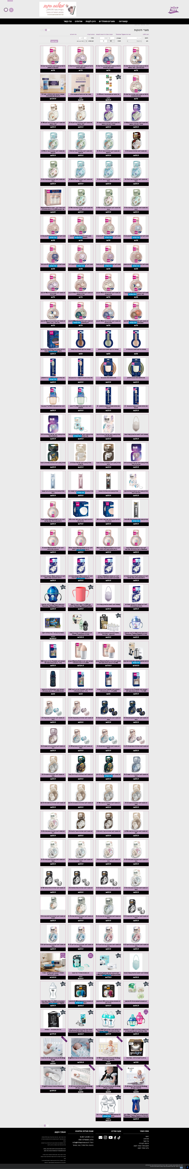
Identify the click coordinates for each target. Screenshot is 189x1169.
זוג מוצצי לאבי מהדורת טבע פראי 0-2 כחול (80, 860)
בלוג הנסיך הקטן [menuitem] (143, 1148)
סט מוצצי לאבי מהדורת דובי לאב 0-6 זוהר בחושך (80, 123)
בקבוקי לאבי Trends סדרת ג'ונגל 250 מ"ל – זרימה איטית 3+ (80, 690)
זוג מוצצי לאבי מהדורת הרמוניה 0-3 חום (80, 803)
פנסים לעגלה (90, 34)
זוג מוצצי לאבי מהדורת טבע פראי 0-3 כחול (53, 860)
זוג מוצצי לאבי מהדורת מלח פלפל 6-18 (53, 888)
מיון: (147, 41)
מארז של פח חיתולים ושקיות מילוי (80, 94)
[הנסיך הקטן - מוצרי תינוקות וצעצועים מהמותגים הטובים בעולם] (173, 10)
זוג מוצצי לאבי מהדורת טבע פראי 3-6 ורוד (108, 860)
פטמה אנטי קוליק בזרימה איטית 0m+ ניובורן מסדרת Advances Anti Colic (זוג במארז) (81, 1031)
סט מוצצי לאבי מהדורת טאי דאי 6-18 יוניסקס (53, 151)
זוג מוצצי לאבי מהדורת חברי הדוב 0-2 (108, 831)
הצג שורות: (91, 41)
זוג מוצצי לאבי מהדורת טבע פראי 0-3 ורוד (136, 860)
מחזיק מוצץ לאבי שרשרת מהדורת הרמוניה (80, 463)
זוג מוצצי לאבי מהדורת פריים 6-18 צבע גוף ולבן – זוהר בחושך (53, 321)
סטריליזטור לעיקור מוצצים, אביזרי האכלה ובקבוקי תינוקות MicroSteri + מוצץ (108, 974)
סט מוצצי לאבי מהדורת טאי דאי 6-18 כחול (80, 180)
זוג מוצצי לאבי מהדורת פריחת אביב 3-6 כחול (108, 917)
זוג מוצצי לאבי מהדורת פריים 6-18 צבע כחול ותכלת (108, 321)
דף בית (147, 24)
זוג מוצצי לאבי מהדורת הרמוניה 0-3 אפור (53, 775)
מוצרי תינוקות (137, 24)
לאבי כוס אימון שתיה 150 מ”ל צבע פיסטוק (80, 406)
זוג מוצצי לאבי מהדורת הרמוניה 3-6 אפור (136, 803)
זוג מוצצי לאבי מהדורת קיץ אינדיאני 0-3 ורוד (136, 945)
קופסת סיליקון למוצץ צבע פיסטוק (108, 349)
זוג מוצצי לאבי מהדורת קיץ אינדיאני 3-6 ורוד (108, 945)
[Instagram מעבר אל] (105, 1138)
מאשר (181, 1167)
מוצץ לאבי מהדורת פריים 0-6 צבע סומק (136, 264)
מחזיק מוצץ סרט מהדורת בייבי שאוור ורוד (80, 491)
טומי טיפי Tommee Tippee (123, 34)
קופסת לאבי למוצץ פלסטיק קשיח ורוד (108, 604)
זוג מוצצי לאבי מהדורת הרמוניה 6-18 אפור (108, 803)
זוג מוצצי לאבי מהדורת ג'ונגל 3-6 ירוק (108, 774)
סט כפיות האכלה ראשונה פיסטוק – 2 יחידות (108, 406)
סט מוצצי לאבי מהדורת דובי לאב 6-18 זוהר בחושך (53, 123)
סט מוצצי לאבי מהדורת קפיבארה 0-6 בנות (53, 180)
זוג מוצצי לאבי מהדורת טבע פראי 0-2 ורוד (53, 832)
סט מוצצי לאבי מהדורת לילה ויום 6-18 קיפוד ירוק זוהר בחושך (136, 123)
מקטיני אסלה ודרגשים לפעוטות (104, 34)
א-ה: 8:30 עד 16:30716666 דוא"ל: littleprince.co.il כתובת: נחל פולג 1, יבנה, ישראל (82, 1141)
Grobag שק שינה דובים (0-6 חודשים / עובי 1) (53, 1058)
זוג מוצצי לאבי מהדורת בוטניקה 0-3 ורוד (80, 718)
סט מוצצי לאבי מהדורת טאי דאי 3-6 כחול (108, 180)
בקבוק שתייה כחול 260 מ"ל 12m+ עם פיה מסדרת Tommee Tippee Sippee (136, 1115)
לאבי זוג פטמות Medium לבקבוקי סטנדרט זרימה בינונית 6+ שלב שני (108, 577)
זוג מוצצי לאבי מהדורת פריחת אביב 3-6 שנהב (53, 917)
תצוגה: (119, 41)
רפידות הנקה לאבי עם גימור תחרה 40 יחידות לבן (80, 520)
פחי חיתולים (73, 34)
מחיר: (92, 38)
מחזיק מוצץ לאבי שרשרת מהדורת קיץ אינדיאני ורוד (108, 435)
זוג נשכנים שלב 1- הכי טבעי (80, 973)
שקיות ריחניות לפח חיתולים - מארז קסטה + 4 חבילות (53, 973)
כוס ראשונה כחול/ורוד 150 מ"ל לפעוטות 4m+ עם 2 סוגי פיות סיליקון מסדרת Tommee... (136, 1031)
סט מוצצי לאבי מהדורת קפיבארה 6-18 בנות (108, 208)
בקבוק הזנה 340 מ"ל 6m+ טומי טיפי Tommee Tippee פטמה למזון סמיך (53, 1002)
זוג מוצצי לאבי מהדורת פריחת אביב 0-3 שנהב (80, 917)
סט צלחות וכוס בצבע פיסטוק (136, 378)
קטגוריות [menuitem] (123, 21)
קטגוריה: (119, 38)
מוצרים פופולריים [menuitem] (107, 21)
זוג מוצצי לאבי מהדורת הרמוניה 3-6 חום (53, 803)
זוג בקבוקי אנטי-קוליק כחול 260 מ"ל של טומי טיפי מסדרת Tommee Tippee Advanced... (108, 1031)
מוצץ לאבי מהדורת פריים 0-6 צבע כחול (53, 264)
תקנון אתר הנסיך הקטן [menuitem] (141, 1146)
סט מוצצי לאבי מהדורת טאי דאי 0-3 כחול (136, 180)
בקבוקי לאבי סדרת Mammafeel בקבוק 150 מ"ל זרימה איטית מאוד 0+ (108, 662)
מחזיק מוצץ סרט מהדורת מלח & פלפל (136, 519)
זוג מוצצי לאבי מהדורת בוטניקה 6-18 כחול (80, 747)
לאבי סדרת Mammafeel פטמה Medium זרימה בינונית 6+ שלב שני (136, 548)
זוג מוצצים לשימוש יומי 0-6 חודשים (136, 1001)
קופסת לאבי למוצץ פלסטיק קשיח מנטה (136, 973)
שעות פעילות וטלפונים (84, 1131)
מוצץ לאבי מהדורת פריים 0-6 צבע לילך (81, 264)
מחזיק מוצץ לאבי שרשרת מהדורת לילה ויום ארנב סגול (136, 463)
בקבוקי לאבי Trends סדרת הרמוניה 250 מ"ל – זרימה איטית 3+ (108, 690)
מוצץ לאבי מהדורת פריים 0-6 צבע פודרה (53, 236)
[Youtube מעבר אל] (111, 1138)
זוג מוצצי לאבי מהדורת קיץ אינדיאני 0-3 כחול (80, 945)
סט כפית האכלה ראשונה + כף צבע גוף (80, 378)
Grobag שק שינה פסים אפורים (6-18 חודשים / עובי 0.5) (108, 1058)
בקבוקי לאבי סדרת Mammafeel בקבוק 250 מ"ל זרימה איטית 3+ (80, 662)
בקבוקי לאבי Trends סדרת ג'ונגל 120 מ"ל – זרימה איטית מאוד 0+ (53, 662)
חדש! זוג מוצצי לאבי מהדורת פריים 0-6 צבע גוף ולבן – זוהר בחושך (136, 66)
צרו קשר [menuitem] (68, 21)
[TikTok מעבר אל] (119, 1138)
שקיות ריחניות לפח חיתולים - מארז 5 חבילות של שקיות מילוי (53, 95)
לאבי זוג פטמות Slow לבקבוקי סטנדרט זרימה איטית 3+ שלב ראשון (53, 577)
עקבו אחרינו (116, 1131)
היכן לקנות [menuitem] (91, 21)
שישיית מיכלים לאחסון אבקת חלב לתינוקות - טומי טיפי (108, 633)
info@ (74, 1142)
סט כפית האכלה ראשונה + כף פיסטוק (53, 378)
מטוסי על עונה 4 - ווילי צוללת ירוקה (53, 633)
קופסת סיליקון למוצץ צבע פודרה (136, 349)
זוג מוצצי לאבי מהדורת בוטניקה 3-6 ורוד (136, 746)
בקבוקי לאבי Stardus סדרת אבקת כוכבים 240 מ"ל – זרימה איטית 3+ (53, 690)
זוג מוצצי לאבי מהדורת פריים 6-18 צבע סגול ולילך (53, 293)
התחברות (10, 0)
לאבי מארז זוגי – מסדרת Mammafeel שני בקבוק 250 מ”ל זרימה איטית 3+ (53, 208)
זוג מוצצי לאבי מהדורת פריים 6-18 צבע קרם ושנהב (108, 293)
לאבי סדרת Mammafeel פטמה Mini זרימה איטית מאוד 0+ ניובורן (108, 548)
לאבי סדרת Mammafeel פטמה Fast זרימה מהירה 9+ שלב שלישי (53, 520)
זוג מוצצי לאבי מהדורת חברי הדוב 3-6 (81, 831)
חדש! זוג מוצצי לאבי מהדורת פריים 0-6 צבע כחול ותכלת (108, 66)
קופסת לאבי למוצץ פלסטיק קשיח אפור (136, 434)
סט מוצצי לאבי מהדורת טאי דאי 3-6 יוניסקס (81, 151)
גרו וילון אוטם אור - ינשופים (53, 1029)
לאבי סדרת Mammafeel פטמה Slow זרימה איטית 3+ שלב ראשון (81, 548)
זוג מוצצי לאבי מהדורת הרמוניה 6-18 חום (136, 832)
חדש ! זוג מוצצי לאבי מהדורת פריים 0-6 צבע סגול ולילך (80, 66)
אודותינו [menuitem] (78, 21)
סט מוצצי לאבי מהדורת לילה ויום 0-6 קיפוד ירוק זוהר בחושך (108, 123)
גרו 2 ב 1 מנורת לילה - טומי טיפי (136, 1058)
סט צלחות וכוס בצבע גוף (108, 378)
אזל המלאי (136, 237)
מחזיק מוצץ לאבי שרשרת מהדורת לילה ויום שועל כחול (53, 435)
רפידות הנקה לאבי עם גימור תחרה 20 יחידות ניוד (108, 520)
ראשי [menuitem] (147, 1136)
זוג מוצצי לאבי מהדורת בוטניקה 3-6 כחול (108, 747)
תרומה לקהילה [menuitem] (144, 1143)
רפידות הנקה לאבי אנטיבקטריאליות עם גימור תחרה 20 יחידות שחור (53, 350)
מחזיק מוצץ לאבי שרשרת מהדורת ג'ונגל (53, 463)
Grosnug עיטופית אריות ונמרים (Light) (80, 1058)
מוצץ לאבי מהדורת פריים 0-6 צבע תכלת (136, 236)
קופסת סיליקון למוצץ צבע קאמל (81, 349)
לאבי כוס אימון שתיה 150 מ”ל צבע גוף (53, 406)
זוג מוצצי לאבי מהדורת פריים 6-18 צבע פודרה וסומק (81, 293)
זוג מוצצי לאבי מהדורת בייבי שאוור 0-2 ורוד (53, 747)
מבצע (119, 1039)
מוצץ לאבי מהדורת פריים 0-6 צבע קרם (108, 236)
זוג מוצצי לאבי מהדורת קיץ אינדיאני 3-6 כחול (52, 945)
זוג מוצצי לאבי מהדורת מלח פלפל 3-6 (81, 888)
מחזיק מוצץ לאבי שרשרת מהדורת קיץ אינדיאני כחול (136, 492)
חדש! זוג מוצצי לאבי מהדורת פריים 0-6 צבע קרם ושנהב (136, 95)
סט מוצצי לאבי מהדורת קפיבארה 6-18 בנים (81, 208)
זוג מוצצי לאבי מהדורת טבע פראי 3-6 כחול (136, 888)
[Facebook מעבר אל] (115, 1138)
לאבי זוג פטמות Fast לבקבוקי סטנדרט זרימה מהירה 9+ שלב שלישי (136, 577)
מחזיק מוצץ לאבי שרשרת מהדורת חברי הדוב (108, 463)
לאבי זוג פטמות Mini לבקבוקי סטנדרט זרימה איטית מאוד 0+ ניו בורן (81, 577)
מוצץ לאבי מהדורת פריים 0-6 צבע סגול (108, 264)
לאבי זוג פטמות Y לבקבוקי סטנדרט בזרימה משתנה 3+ (136, 605)
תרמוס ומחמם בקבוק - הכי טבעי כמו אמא (136, 661)
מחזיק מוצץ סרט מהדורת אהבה (108, 491)
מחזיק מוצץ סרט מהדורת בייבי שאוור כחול (53, 492)
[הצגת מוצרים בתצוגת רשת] (111, 41)
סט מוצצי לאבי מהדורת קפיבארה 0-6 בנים (136, 208)
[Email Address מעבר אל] (100, 1138)
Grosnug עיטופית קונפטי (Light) (53, 1086)
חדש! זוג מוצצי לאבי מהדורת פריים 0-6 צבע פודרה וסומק (53, 66)
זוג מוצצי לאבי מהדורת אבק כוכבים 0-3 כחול (136, 718)
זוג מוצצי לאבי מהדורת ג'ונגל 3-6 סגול (81, 774)
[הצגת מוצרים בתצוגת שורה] (103, 41)
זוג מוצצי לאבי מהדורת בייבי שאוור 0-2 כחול (136, 775)
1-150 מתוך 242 (80, 41)
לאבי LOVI (146, 34)
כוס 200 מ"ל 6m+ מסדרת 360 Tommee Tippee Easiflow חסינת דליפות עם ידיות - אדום (80, 606)
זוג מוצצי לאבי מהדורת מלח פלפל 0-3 (108, 888)
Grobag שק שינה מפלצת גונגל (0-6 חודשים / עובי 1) (80, 1087)
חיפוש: (146, 38)
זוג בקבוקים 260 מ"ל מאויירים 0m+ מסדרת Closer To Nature (80, 633)
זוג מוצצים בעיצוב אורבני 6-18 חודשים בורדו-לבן (108, 1002)
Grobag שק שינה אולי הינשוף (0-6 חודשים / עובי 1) (136, 1087)
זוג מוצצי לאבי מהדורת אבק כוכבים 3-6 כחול (108, 718)
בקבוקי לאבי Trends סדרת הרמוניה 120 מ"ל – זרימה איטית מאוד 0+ (136, 690)
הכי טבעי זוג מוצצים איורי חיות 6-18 (108, 94)
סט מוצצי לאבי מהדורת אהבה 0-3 (136, 151)
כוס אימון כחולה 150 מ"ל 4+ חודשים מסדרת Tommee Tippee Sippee (53, 605)
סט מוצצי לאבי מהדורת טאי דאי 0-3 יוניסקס (108, 151)
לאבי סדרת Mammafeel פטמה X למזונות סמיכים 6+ (53, 548)
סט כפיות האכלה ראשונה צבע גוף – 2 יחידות (136, 406)
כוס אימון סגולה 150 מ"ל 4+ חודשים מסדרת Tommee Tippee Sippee (136, 633)
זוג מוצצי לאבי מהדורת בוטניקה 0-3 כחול (53, 718)
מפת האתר (144, 1131)
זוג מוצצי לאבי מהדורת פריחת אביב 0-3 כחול (136, 917)
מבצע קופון (143, 24)
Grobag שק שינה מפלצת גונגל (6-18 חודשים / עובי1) (108, 1087)
